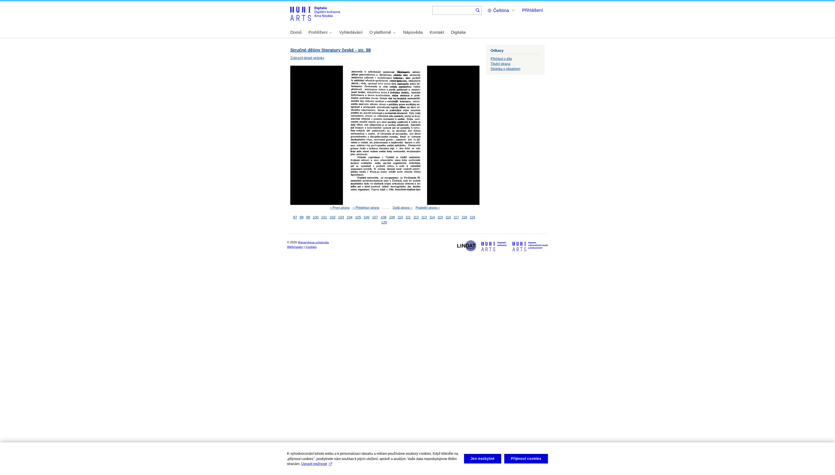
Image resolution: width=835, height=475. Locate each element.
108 (383, 217)
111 (408, 217)
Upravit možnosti (314, 464)
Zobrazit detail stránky (307, 58)
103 (341, 217)
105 (358, 217)
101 (324, 217)
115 (440, 217)
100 (316, 217)
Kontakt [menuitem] (437, 32)
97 (295, 217)
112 (416, 217)
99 (308, 217)
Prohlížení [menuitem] (318, 32)
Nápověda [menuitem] (413, 32)
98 (302, 217)
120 (384, 222)
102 (333, 217)
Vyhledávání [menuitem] (350, 32)
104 (349, 217)
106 (366, 217)
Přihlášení (532, 10)
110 (400, 217)
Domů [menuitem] (296, 32)
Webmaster (295, 247)
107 (375, 217)
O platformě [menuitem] (380, 32)
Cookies (311, 247)
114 (432, 217)
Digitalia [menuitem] (458, 32)
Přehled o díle (501, 59)
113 (424, 217)
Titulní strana (500, 64)
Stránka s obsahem (505, 69)
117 (456, 217)
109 (392, 217)
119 (472, 217)
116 (448, 217)
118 (464, 217)
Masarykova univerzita (313, 242)
